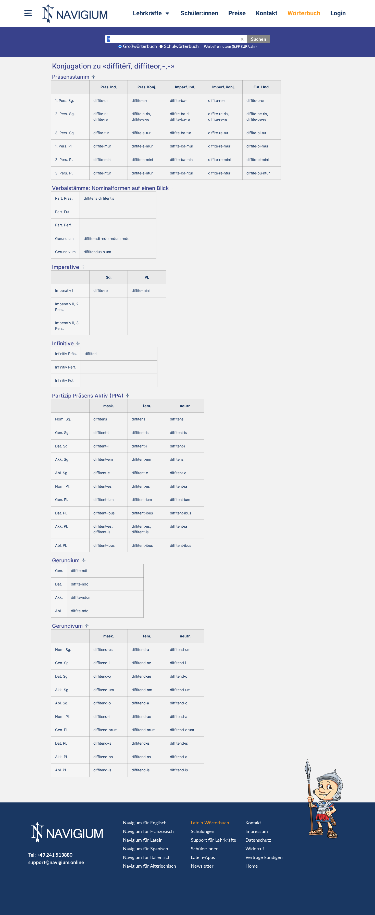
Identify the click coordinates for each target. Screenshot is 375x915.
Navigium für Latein (142, 840)
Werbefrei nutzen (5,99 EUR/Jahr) (230, 47)
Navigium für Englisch (145, 823)
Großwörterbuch (140, 46)
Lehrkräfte (147, 13)
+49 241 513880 (54, 855)
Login (338, 13)
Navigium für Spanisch (145, 849)
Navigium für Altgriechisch (149, 866)
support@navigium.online (56, 862)
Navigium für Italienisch (146, 857)
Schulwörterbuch (181, 46)
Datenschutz (258, 840)
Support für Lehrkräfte (213, 840)
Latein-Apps (203, 857)
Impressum (256, 831)
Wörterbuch (304, 13)
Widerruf (254, 849)
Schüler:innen (199, 13)
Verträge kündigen (264, 857)
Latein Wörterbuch (210, 823)
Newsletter (202, 866)
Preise (237, 13)
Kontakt (266, 13)
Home (251, 866)
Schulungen (202, 831)
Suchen (258, 39)
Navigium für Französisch (148, 831)
